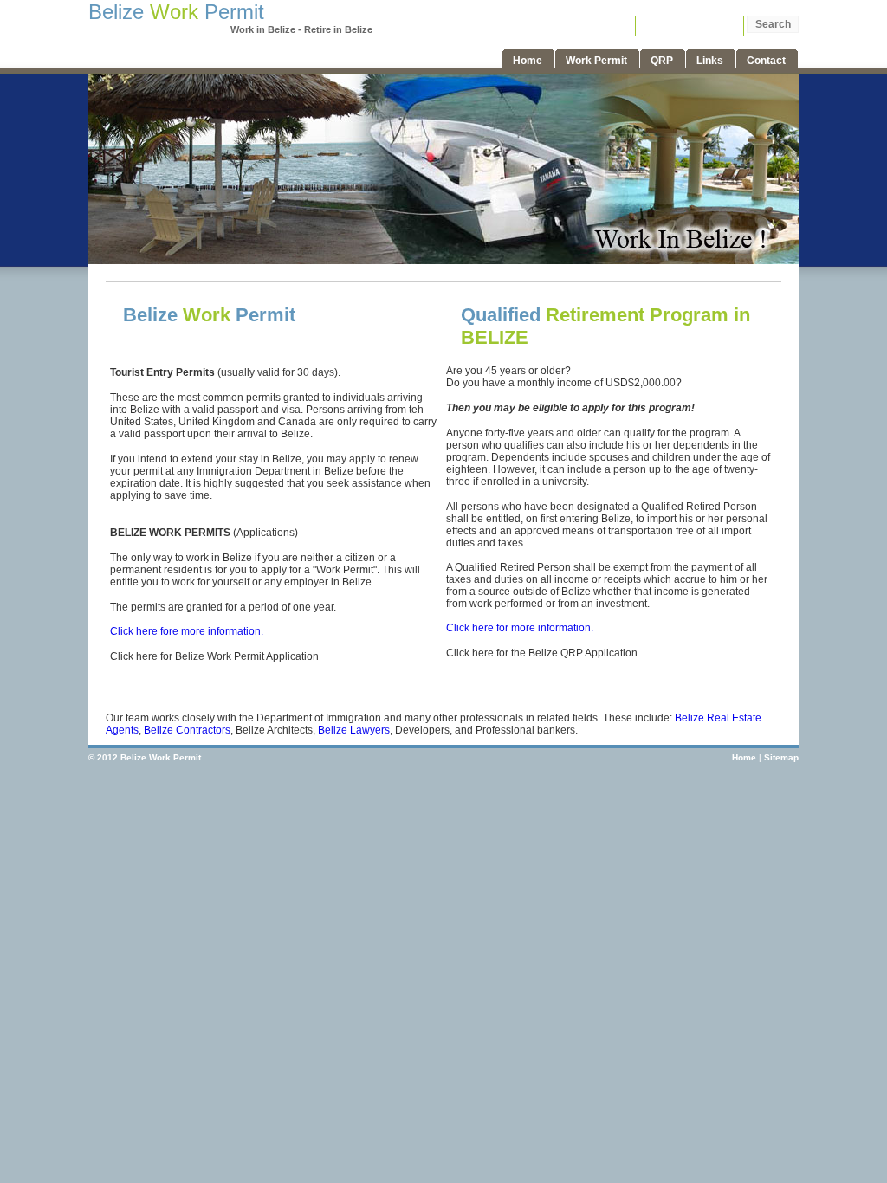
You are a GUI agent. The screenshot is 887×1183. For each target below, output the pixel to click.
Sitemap (781, 757)
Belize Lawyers (354, 730)
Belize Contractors (187, 730)
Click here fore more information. (186, 631)
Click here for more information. (519, 628)
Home (744, 757)
